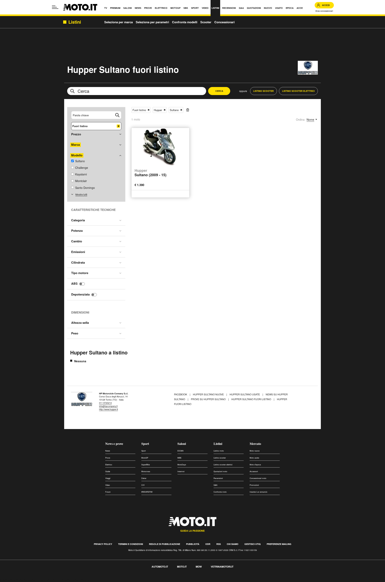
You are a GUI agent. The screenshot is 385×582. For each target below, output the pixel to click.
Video (107, 485)
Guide (107, 471)
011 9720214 (105, 402)
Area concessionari (324, 11)
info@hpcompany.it (108, 406)
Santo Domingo (85, 188)
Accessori (254, 471)
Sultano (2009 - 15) (150, 173)
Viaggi (107, 478)
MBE (179, 457)
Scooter (205, 22)
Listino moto (219, 450)
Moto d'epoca (255, 464)
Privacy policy (103, 544)
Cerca (219, 90)
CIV (143, 485)
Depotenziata (80, 294)
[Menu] (55, 7)
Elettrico (108, 464)
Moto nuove (254, 450)
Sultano (80, 161)
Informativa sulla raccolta (17, 579)
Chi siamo (232, 544)
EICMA (180, 450)
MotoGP (144, 457)
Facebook (181, 394)
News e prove (114, 443)
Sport (145, 443)
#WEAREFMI (147, 492)
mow (199, 566)
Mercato (255, 443)
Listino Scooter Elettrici (298, 90)
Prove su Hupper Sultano (208, 399)
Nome (310, 119)
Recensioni (218, 478)
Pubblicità (192, 544)
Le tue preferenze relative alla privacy (62, 579)
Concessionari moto (258, 478)
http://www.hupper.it (108, 409)
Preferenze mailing (279, 544)
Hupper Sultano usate (245, 394)
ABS (74, 283)
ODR (207, 544)
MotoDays (181, 464)
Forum (108, 492)
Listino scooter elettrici (223, 464)
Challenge (81, 168)
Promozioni (254, 485)
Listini (218, 443)
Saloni (181, 443)
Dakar (143, 478)
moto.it (182, 566)
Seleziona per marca (118, 22)
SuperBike (145, 464)
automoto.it (160, 566)
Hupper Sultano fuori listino (251, 399)
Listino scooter (220, 457)
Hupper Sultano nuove (208, 394)
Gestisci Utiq (252, 544)
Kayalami (81, 174)
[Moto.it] (80, 7)
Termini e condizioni (130, 544)
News (107, 450)
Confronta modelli (184, 22)
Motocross (145, 471)
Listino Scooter (263, 90)
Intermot (180, 471)
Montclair (81, 181)
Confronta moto (220, 492)
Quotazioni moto (220, 471)
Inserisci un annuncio (258, 492)
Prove (107, 457)
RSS (218, 544)
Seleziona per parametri (152, 22)
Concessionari (224, 22)
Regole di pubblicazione (164, 544)
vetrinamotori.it (222, 566)
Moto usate (254, 457)
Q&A (215, 485)
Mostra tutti (81, 194)
